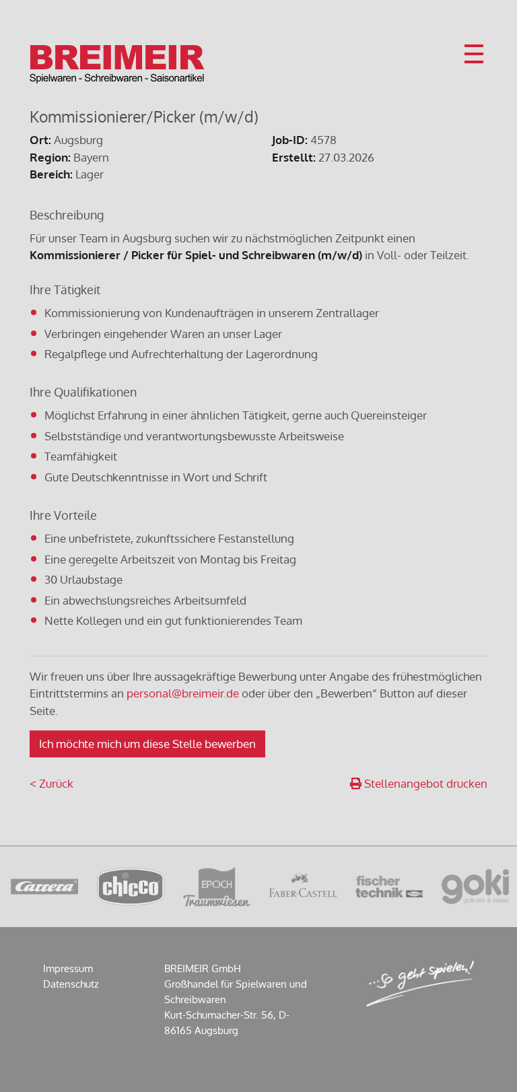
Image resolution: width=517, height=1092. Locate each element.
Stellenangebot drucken (424, 783)
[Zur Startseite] (117, 67)
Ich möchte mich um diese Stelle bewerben (147, 744)
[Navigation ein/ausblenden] (473, 53)
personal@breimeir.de (183, 693)
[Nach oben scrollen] (486, 1061)
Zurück (51, 783)
